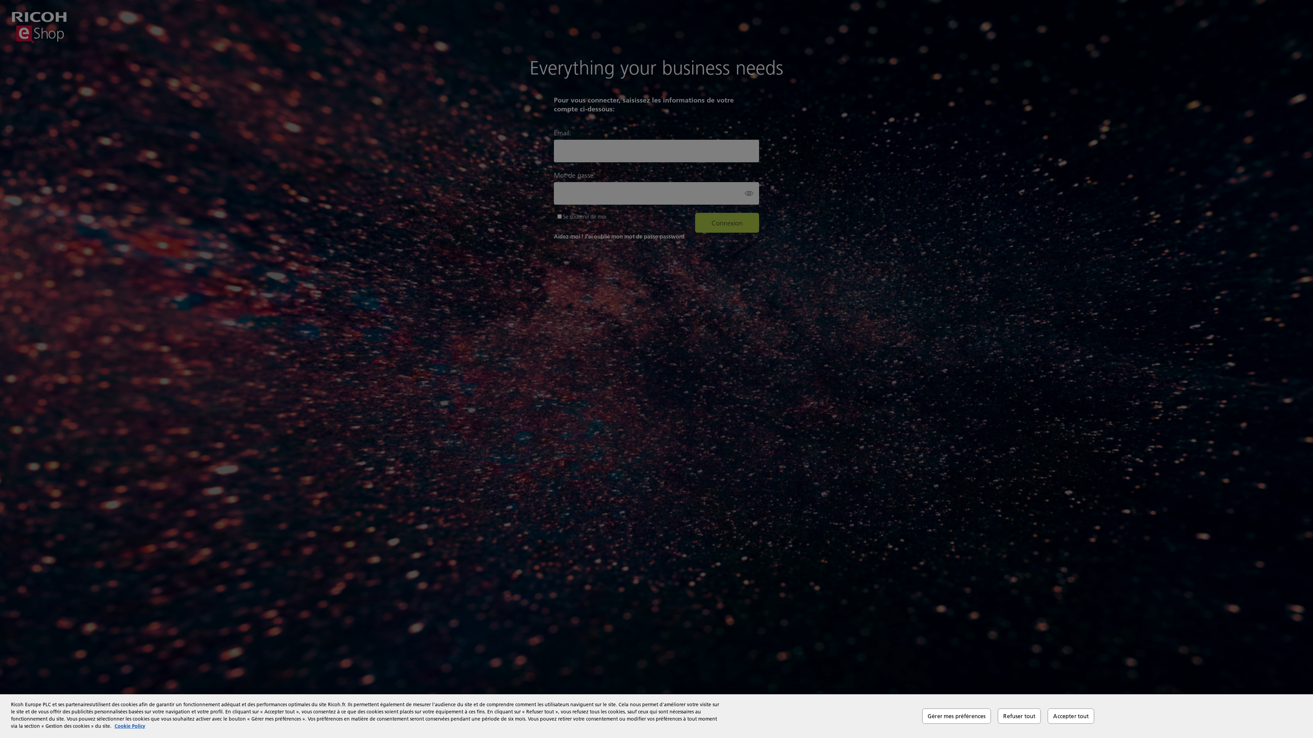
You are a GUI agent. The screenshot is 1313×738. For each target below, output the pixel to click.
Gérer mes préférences (956, 716)
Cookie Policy (130, 726)
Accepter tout (1071, 716)
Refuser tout (1019, 716)
